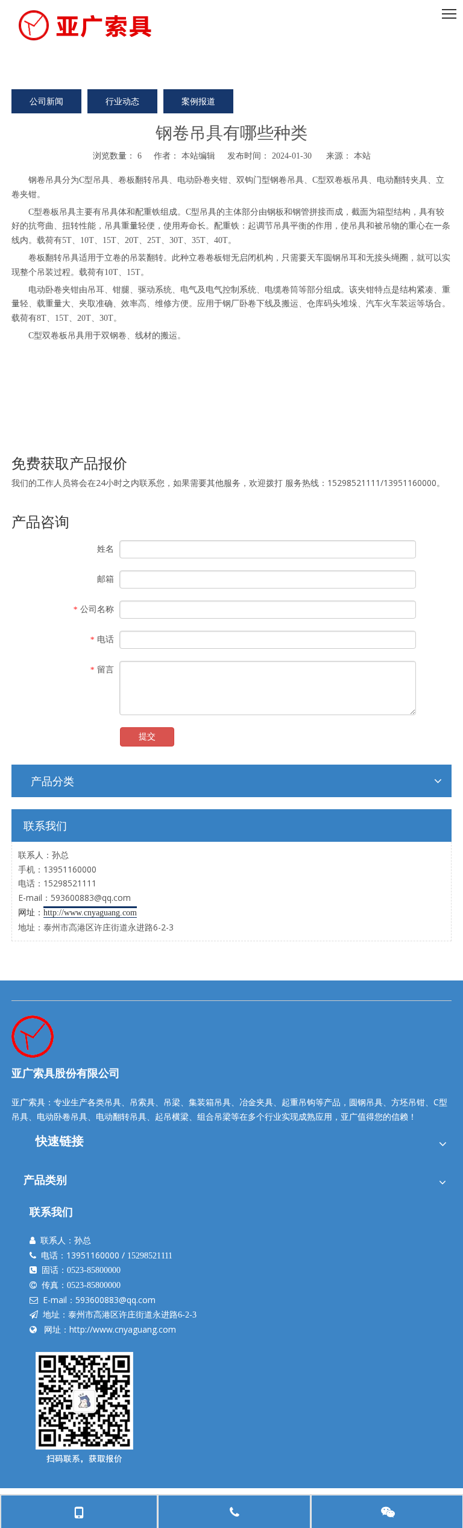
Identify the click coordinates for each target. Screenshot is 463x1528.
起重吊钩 (298, 1102)
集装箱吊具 (210, 1102)
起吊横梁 (172, 1116)
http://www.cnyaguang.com (122, 1329)
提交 (147, 736)
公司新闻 (46, 101)
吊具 (53, 179)
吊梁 (171, 1102)
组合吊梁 (214, 1116)
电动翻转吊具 (121, 1116)
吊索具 (142, 1102)
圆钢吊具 (366, 1102)
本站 (362, 155)
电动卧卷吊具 (62, 1116)
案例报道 (198, 101)
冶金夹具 (256, 1102)
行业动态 (122, 101)
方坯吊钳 (408, 1102)
